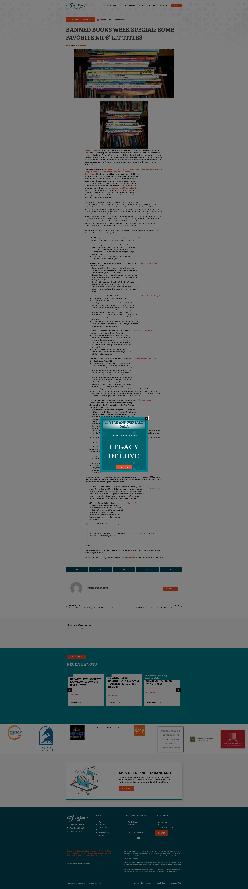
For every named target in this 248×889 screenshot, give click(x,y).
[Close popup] (146, 418)
